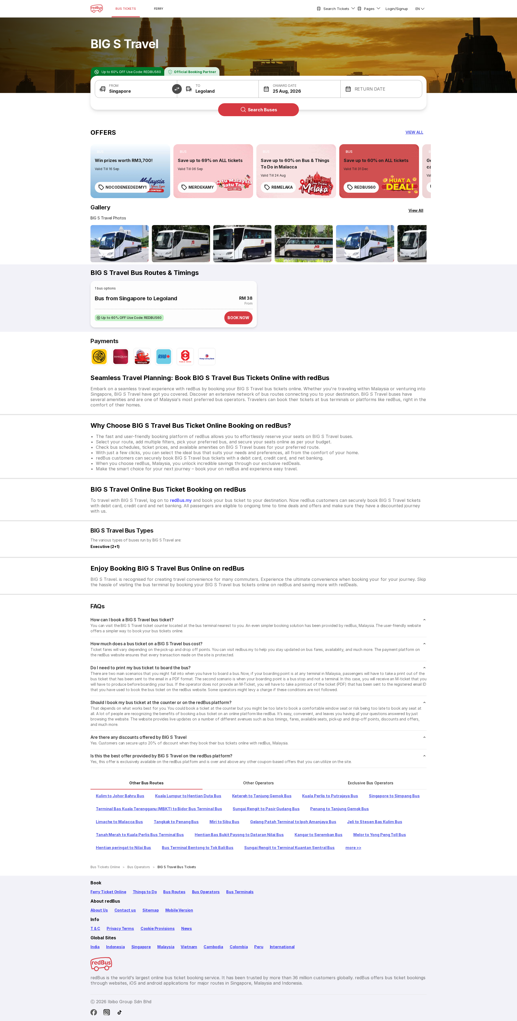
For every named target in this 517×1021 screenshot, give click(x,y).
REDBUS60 (365, 187)
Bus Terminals (240, 891)
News (186, 928)
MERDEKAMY (201, 187)
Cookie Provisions (158, 928)
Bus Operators (206, 891)
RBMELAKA (282, 187)
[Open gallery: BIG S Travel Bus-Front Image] (119, 243)
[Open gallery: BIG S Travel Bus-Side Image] (242, 243)
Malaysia (165, 946)
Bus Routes (174, 891)
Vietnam (189, 946)
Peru (258, 946)
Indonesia (115, 946)
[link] (130, 171)
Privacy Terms (120, 928)
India (95, 946)
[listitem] (100, 152)
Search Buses (262, 109)
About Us (99, 910)
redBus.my (181, 500)
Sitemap (150, 910)
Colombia (239, 946)
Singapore (141, 946)
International (282, 946)
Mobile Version (179, 910)
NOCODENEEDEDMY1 (126, 187)
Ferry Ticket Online (108, 891)
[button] (136, 89)
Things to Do (145, 891)
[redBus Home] (96, 8)
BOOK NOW (238, 317)
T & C (95, 928)
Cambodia (213, 946)
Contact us (125, 910)
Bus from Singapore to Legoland (136, 298)
